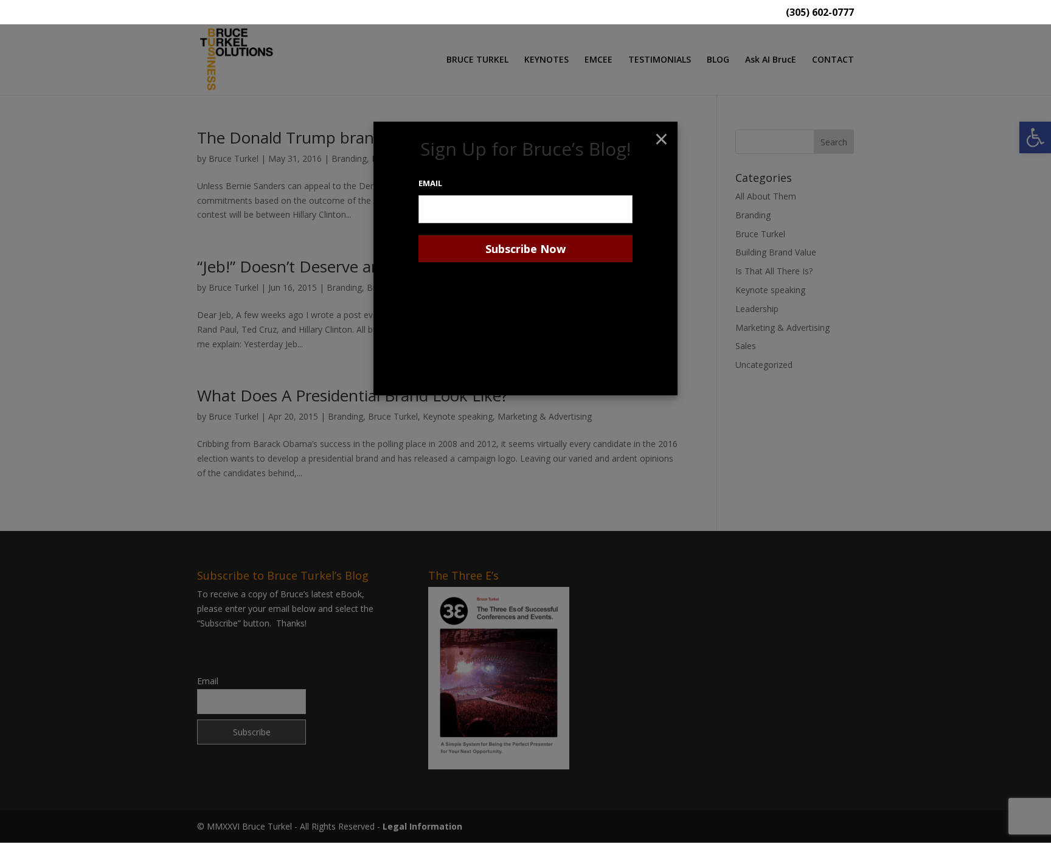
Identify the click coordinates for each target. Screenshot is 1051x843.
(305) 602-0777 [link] (820, 13)
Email (430, 183)
